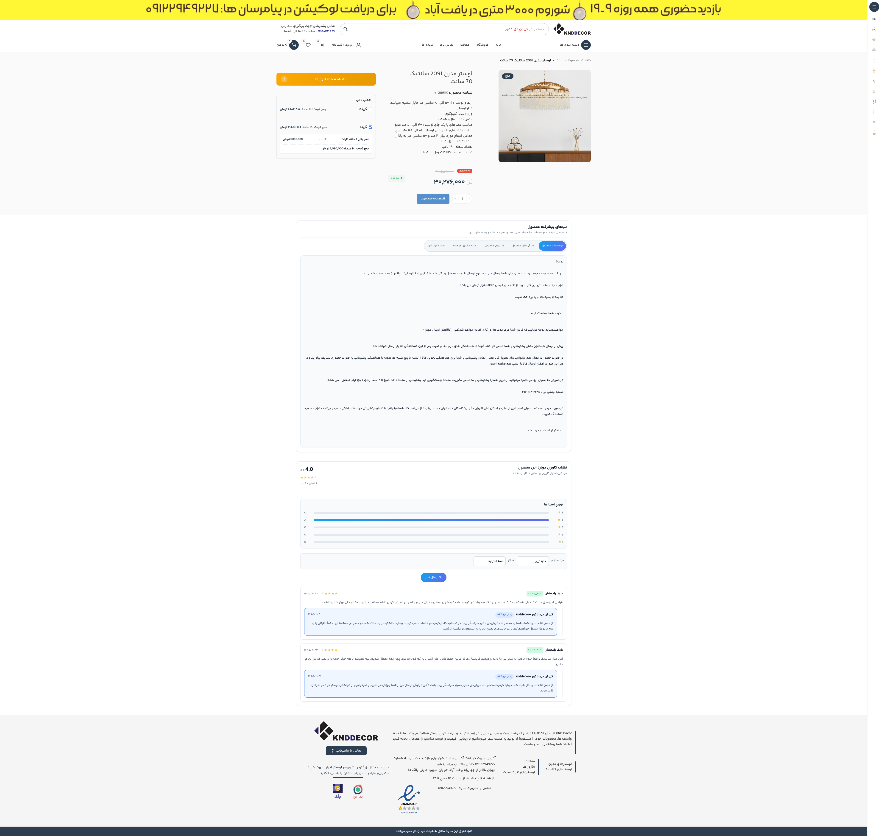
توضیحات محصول (552, 246)
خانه (588, 60)
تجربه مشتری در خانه (465, 246)
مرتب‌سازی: (557, 560)
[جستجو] (345, 29)
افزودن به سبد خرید (433, 199)
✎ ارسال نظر (433, 577)
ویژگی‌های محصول (523, 246)
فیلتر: (510, 560)
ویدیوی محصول (494, 246)
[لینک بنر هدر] (433, 10)
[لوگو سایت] (572, 29)
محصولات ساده (568, 60)
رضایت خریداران (436, 246)
